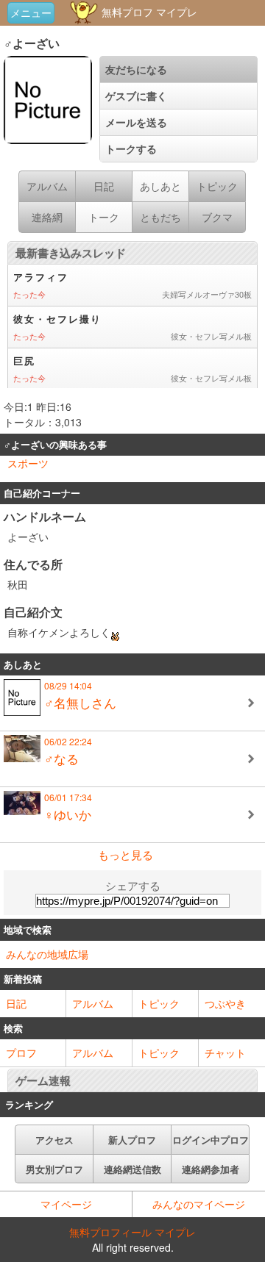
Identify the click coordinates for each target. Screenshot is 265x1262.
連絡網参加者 (210, 1169)
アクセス (54, 1140)
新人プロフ (132, 1140)
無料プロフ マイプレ (148, 11)
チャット (225, 1052)
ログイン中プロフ (210, 1140)
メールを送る (136, 122)
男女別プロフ (54, 1169)
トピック (159, 1003)
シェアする (132, 885)
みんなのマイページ (198, 1204)
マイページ (66, 1204)
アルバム (92, 1003)
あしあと (160, 186)
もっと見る (125, 854)
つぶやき (225, 1003)
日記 (16, 1003)
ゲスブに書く (136, 95)
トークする (131, 148)
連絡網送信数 (132, 1169)
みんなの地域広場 (47, 954)
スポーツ (28, 463)
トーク (103, 216)
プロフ (21, 1052)
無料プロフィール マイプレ (132, 1232)
